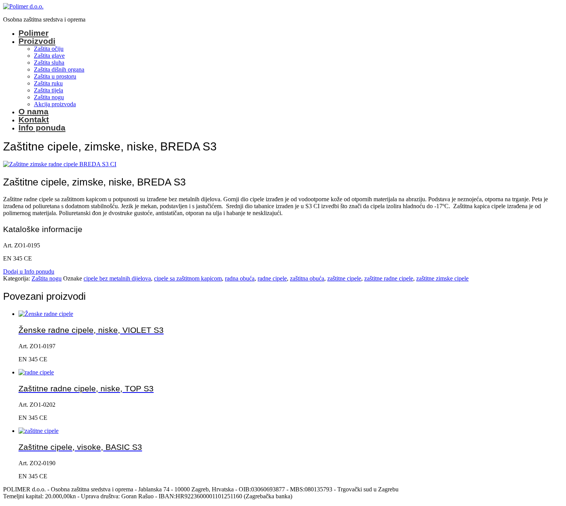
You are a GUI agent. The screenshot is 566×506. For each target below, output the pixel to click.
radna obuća (240, 278)
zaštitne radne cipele (388, 278)
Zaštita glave (49, 55)
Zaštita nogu (49, 97)
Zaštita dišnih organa (59, 69)
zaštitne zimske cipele (442, 278)
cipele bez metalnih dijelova (117, 278)
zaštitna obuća (307, 278)
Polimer (33, 32)
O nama (33, 111)
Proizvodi (36, 41)
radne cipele (272, 278)
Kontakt (33, 119)
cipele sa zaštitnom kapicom (188, 278)
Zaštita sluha (49, 62)
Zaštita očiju (49, 48)
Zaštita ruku (48, 83)
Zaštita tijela (48, 90)
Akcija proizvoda (55, 104)
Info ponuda (41, 127)
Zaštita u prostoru (55, 76)
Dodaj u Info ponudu (28, 271)
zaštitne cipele (344, 278)
